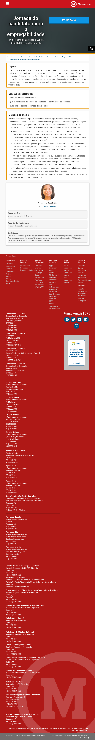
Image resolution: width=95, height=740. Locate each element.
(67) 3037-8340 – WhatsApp (16, 510)
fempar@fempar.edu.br (14, 706)
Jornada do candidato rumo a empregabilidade (25, 26)
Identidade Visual (59, 728)
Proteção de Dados (41, 728)
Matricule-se (69, 20)
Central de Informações (20, 728)
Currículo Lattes (49, 206)
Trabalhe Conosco (77, 728)
